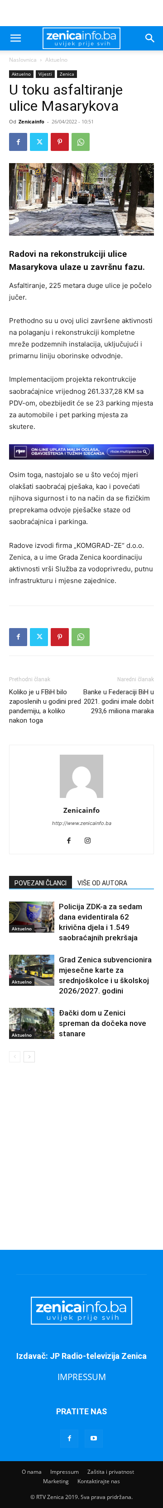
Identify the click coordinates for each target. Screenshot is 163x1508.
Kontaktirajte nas (98, 1481)
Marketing (56, 1481)
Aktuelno (56, 60)
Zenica (67, 74)
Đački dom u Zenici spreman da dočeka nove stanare (102, 1023)
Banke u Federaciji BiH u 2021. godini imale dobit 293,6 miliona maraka (118, 701)
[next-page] (29, 1056)
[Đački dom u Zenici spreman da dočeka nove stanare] (31, 1023)
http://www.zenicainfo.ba (81, 823)
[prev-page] (14, 1056)
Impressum (64, 1472)
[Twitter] (39, 142)
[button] (15, 38)
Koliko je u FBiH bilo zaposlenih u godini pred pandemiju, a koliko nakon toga (45, 706)
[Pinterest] (60, 142)
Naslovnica (23, 60)
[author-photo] (81, 798)
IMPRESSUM (82, 1376)
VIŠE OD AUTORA (102, 883)
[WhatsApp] (81, 142)
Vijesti (45, 74)
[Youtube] (94, 1439)
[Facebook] (18, 142)
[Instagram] (91, 841)
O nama (32, 1472)
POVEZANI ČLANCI (40, 883)
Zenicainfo (31, 121)
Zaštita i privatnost (110, 1472)
